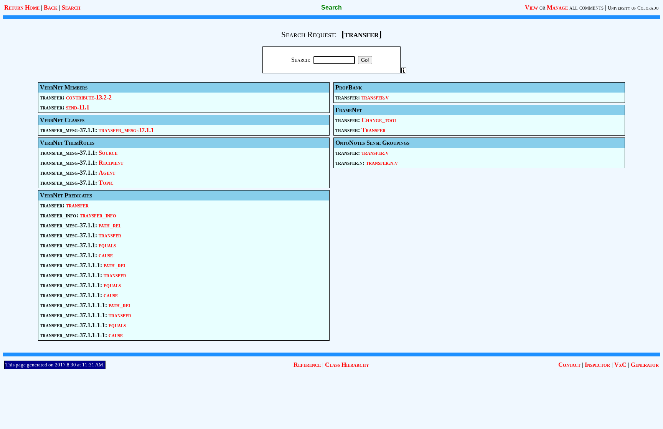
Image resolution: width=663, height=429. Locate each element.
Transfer (373, 130)
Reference (307, 364)
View (531, 7)
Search (71, 7)
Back (51, 7)
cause (106, 255)
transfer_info (98, 215)
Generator (645, 364)
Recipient (111, 162)
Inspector (597, 364)
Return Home (22, 7)
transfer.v (375, 97)
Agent (107, 172)
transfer (77, 205)
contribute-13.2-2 (89, 97)
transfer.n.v (382, 162)
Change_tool (379, 120)
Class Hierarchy (347, 364)
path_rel (110, 225)
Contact (569, 364)
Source (108, 152)
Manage (557, 7)
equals (107, 245)
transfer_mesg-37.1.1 (126, 130)
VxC (620, 364)
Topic (106, 182)
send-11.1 (77, 107)
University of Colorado (633, 8)
